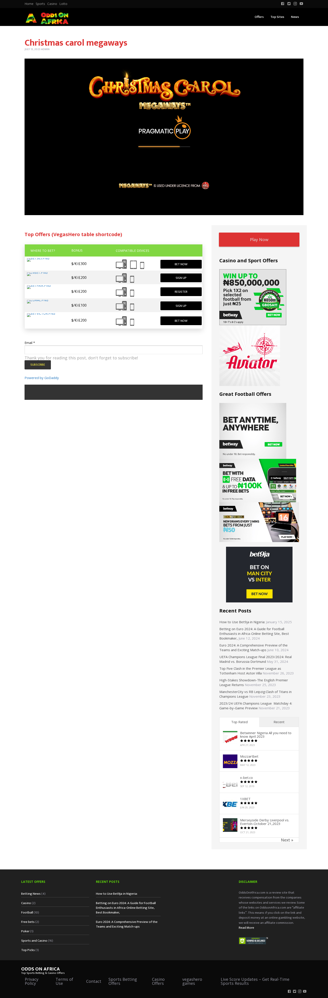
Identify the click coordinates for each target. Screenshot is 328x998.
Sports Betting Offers (122, 981)
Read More (246, 927)
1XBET (245, 799)
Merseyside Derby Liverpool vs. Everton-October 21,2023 (264, 822)
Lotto (63, 3)
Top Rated (239, 722)
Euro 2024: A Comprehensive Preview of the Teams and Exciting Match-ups (253, 647)
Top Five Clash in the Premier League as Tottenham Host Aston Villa (250, 670)
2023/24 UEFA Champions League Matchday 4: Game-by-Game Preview (255, 705)
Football (27, 912)
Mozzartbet (249, 756)
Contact (93, 981)
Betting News (31, 893)
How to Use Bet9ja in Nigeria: (242, 622)
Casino (52, 3)
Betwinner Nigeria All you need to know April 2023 (265, 735)
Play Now (259, 240)
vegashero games (192, 981)
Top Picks (28, 950)
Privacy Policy (31, 981)
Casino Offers (158, 981)
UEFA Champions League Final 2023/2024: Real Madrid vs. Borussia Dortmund (255, 659)
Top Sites (277, 17)
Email (30, 343)
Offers (259, 17)
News (295, 17)
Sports (40, 3)
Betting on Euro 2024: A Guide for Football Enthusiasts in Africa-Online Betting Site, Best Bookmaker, (254, 633)
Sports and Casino (34, 940)
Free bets (28, 922)
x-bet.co (246, 777)
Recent (279, 722)
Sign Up (181, 277)
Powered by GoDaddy (42, 377)
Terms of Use (64, 981)
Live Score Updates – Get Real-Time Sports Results (255, 981)
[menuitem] (29, 3)
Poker (25, 931)
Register (181, 291)
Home (29, 3)
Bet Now (181, 264)
